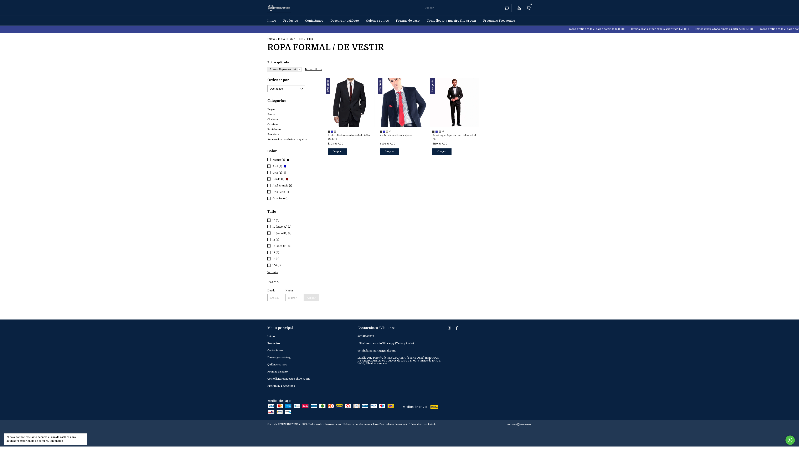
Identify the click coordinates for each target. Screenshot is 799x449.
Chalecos (273, 119)
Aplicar (311, 297)
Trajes (271, 109)
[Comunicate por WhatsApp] (790, 440)
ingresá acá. (401, 424)
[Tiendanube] (519, 425)
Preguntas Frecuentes (499, 20)
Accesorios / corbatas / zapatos (287, 139)
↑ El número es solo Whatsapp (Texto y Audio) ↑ (386, 343)
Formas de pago (408, 20)
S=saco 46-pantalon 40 (282, 69)
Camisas (272, 124)
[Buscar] (506, 8)
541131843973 (365, 336)
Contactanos (314, 20)
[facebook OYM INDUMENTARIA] (456, 328)
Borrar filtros (313, 69)
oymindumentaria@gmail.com (376, 350)
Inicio (271, 20)
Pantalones (274, 129)
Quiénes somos (377, 20)
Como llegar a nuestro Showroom (451, 20)
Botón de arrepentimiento (423, 424)
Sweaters (273, 134)
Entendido (56, 440)
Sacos (271, 114)
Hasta (289, 290)
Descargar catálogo (344, 20)
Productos (290, 20)
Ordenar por (278, 80)
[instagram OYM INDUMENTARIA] (449, 328)
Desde (271, 290)
